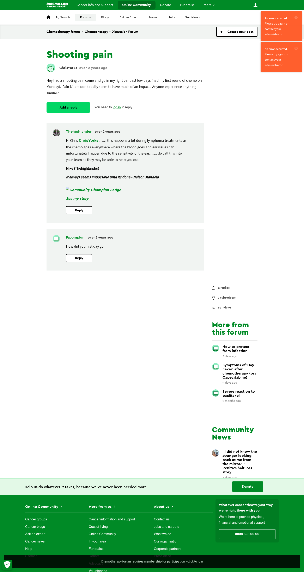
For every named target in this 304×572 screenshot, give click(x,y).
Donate (165, 5)
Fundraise (187, 5)
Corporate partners (167, 549)
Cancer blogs (35, 527)
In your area (97, 541)
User (255, 5)
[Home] (57, 4)
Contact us (162, 519)
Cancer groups (36, 519)
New (236, 32)
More (208, 5)
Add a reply (68, 107)
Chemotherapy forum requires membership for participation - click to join (152, 561)
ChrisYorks (68, 68)
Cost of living (98, 527)
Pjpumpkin (76, 237)
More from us (101, 506)
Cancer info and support (95, 5)
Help (171, 17)
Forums (85, 17)
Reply (79, 210)
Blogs (105, 17)
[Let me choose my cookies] (7, 565)
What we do (162, 534)
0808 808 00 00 (247, 534)
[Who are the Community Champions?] (93, 190)
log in (117, 107)
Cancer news (35, 541)
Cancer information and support (112, 519)
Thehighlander (79, 131)
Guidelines (192, 17)
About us (162, 506)
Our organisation (166, 541)
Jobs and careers (166, 527)
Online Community (136, 5)
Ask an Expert (129, 17)
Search (65, 17)
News (153, 17)
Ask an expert (35, 534)
